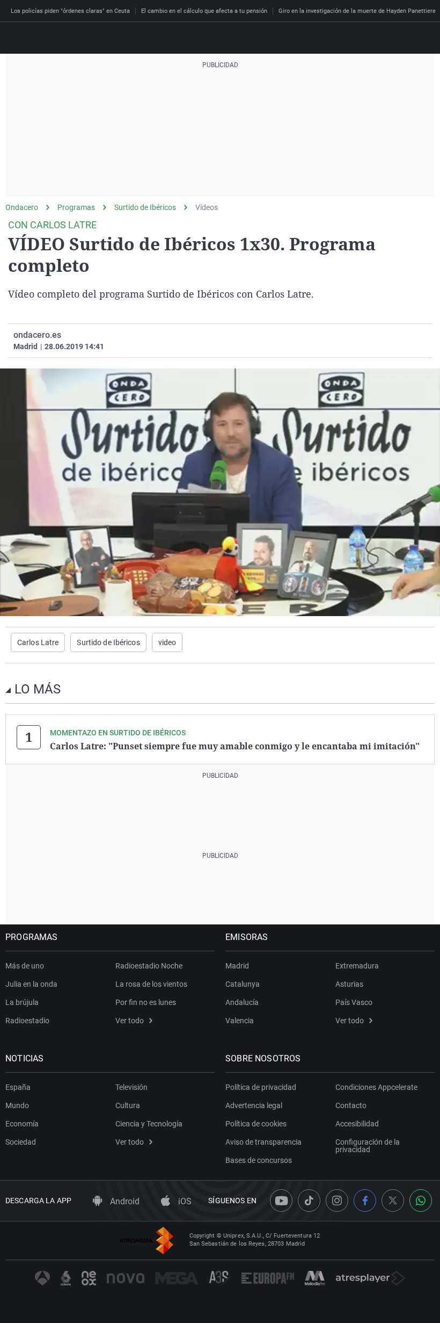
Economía (22, 1123)
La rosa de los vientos (151, 984)
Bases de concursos (258, 1160)
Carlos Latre (37, 642)
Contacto (350, 1105)
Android (124, 1201)
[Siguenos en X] (393, 1200)
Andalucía (242, 1002)
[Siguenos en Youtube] (281, 1200)
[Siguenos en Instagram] (337, 1200)
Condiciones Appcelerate (376, 1087)
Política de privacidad (260, 1087)
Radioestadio (27, 1020)
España (18, 1087)
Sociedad (20, 1142)
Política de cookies (256, 1123)
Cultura (127, 1105)
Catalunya (242, 984)
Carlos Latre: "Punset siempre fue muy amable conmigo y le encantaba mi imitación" (235, 746)
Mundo (17, 1105)
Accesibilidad (357, 1123)
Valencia (239, 1020)
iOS (184, 1201)
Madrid (237, 965)
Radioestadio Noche (148, 965)
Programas (76, 207)
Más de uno (24, 965)
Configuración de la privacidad (367, 1146)
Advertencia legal (253, 1105)
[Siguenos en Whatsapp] (420, 1200)
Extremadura (357, 965)
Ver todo (129, 1020)
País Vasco (353, 1002)
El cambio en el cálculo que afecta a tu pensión (204, 11)
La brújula (22, 1002)
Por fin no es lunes (145, 1002)
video (167, 642)
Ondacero (21, 207)
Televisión (131, 1087)
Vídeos (206, 207)
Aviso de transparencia (263, 1142)
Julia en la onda (31, 984)
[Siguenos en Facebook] (365, 1200)
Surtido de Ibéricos (145, 207)
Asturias (349, 984)
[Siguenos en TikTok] (309, 1200)
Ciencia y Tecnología (148, 1123)
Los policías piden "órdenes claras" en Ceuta (70, 11)
